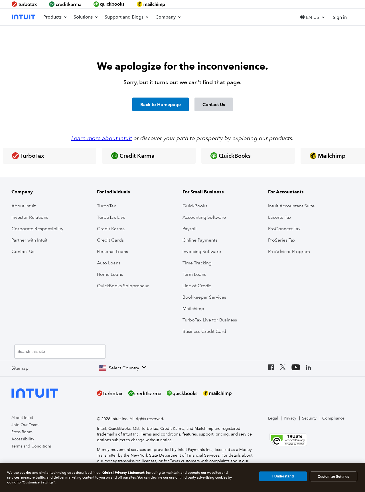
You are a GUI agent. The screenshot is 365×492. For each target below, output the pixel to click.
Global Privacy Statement (123, 472)
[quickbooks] (109, 4)
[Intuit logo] (23, 17)
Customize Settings (333, 476)
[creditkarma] (65, 4)
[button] (312, 17)
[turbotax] (24, 4)
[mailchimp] (151, 4)
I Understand (282, 476)
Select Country (124, 367)
